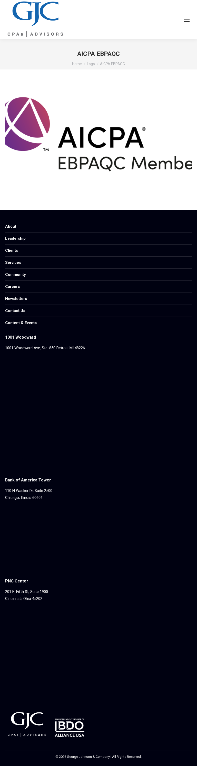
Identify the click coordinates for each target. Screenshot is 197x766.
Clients (11, 250)
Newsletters (16, 298)
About (10, 226)
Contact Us (15, 310)
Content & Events (21, 322)
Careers (12, 286)
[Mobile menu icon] (187, 20)
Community (15, 274)
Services (13, 262)
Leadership (15, 238)
